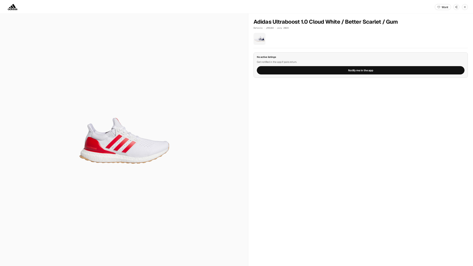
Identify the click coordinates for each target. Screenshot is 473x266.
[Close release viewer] (465, 7)
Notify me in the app (360, 70)
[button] (124, 139)
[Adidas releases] (12, 7)
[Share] (456, 7)
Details (258, 27)
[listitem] (259, 39)
